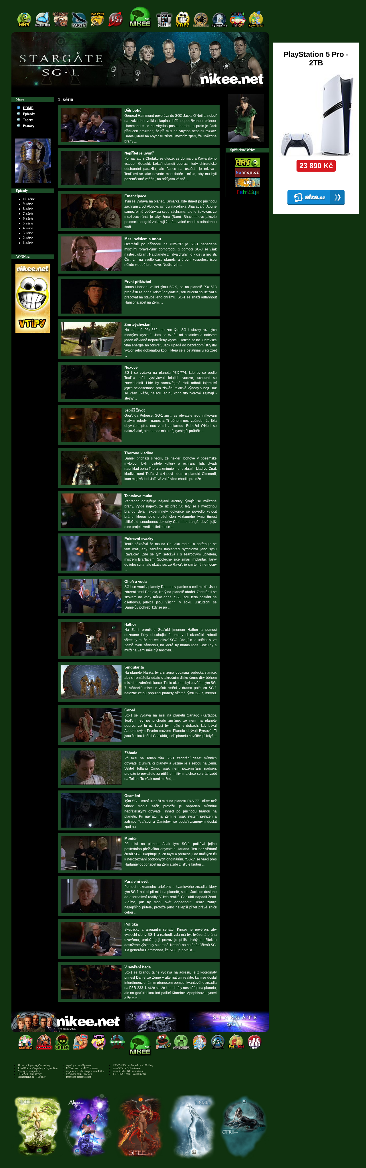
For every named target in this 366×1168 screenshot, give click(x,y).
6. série (28, 218)
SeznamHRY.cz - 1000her (31, 1076)
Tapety (28, 120)
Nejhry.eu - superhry (29, 1071)
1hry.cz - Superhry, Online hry (34, 1065)
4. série (28, 228)
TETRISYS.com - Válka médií (129, 1074)
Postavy (28, 126)
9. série (28, 204)
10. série (29, 199)
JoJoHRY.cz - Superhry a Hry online (37, 1068)
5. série (28, 223)
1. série (28, 243)
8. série (28, 209)
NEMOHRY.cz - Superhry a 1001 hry (133, 1065)
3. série (28, 233)
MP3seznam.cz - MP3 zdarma (82, 1068)
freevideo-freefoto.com (78, 1076)
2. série (28, 238)
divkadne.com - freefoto (79, 1074)
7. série (28, 214)
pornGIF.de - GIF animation (128, 1071)
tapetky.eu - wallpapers (78, 1065)
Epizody (29, 114)
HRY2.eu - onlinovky (30, 1074)
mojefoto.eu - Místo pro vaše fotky (85, 1071)
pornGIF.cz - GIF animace (126, 1068)
